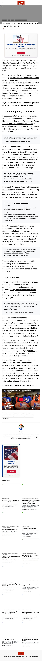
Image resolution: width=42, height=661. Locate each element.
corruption (24, 413)
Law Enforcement (29, 498)
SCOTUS (17, 526)
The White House (23, 20)
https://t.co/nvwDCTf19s (25, 179)
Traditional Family (29, 416)
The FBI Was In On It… (8, 639)
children (31, 351)
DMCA (29, 656)
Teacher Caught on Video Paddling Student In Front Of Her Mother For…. (30, 612)
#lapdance (32, 251)
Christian (11, 413)
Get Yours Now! (11, 471)
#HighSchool (17, 203)
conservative (17, 413)
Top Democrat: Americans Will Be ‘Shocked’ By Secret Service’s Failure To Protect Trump (31, 502)
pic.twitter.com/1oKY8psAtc (30, 216)
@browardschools (15, 137)
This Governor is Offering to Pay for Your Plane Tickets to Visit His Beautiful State (11, 584)
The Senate (36, 498)
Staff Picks (17, 20)
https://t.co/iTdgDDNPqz (16, 216)
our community (14, 157)
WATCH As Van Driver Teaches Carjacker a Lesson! (30, 556)
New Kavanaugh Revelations (9, 529)
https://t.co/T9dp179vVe (16, 253)
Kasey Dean (21, 433)
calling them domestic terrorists (23, 290)
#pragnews (7, 253)
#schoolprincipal (24, 251)
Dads (30, 413)
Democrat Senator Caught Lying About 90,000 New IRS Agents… (10, 501)
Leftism (10, 416)
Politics (12, 20)
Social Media (29, 637)
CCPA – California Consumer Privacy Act (12, 656)
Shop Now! (21, 52)
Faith (9, 20)
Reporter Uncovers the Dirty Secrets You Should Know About (30, 529)
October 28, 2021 (25, 141)
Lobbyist (11, 526)
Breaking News (4, 553)
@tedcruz (9, 303)
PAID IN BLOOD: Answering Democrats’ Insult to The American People (9, 612)
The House (15, 553)
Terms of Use (24, 656)
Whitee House (5, 418)
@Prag (27, 253)
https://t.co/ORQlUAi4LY (10, 309)
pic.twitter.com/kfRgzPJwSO (28, 138)
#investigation (16, 251)
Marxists (16, 416)
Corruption (4, 20)
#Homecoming (24, 203)
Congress (4, 526)
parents (21, 416)
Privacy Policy (35, 656)
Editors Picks (4, 498)
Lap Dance (5, 416)
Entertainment (29, 553)
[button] (3, 2)
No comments (15, 620)
